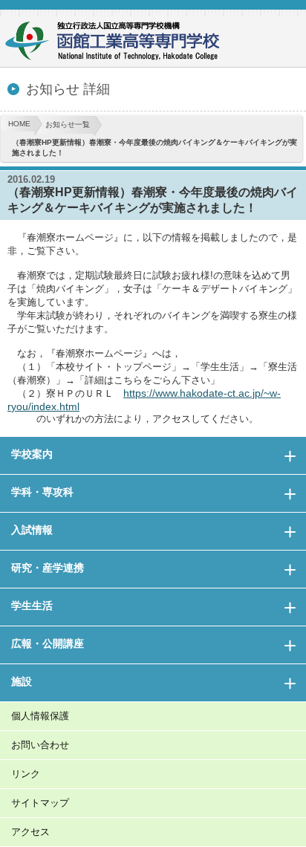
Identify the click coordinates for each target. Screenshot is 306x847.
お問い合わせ (40, 744)
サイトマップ (40, 802)
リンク (25, 773)
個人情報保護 (40, 715)
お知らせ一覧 (67, 124)
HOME (19, 124)
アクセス (30, 831)
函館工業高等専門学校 (119, 43)
